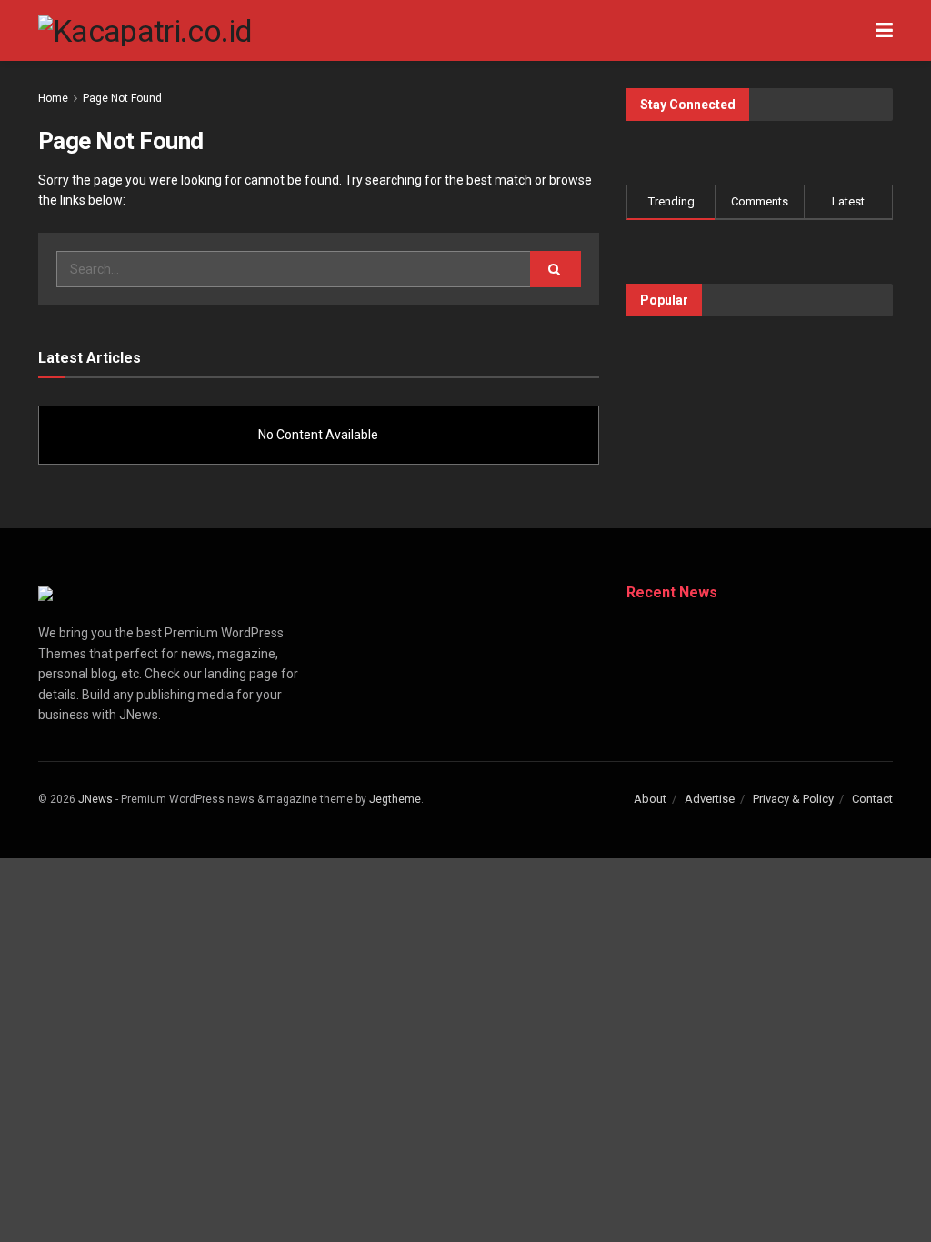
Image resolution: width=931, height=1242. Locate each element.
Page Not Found (122, 98)
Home (53, 98)
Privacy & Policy (793, 799)
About (650, 799)
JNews (95, 799)
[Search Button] (555, 269)
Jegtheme (395, 799)
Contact (872, 799)
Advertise (710, 799)
